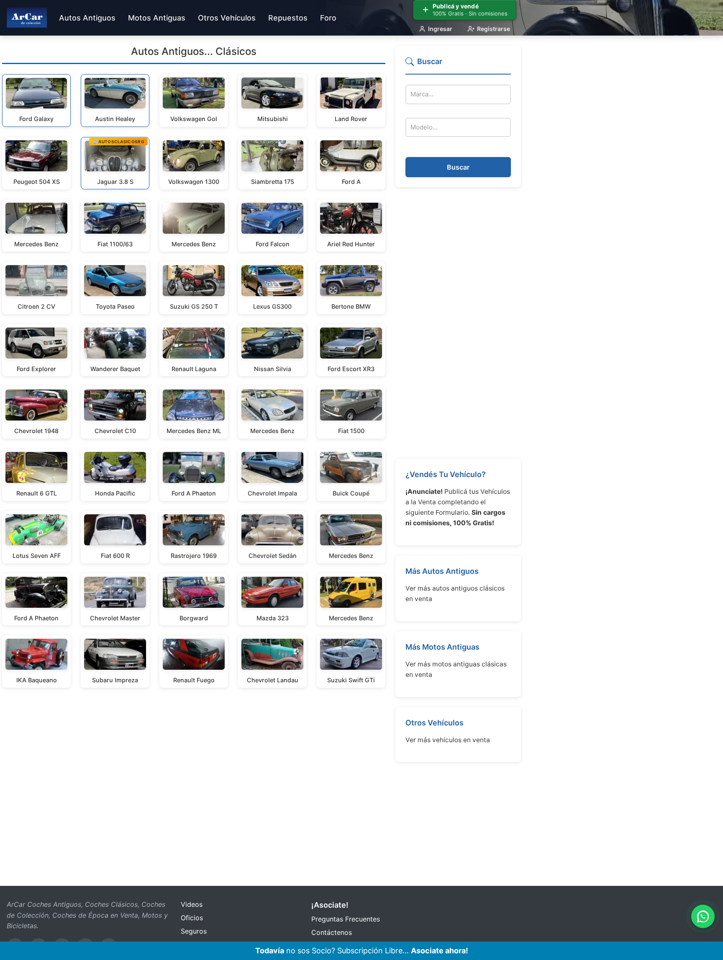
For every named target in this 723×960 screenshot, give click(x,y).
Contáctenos (331, 932)
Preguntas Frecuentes (345, 919)
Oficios (192, 918)
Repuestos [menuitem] (288, 17)
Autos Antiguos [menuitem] (87, 17)
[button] (458, 65)
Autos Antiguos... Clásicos (193, 51)
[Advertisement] (458, 323)
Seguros (194, 931)
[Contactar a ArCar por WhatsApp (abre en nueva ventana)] (703, 916)
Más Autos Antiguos (442, 571)
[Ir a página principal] (27, 17)
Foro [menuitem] (328, 17)
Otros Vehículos (434, 722)
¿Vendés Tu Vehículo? (445, 474)
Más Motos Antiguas (442, 647)
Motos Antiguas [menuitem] (156, 17)
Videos (192, 904)
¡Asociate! (330, 905)
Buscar (458, 167)
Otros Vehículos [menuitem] (227, 17)
